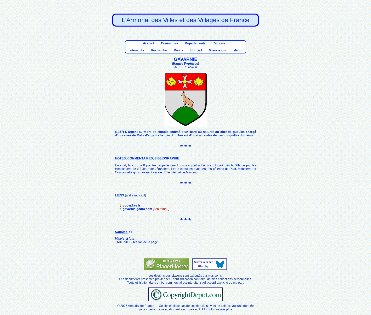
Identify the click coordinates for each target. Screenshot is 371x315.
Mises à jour (217, 50)
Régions (219, 43)
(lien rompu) (161, 209)
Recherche (159, 50)
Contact (196, 50)
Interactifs (136, 50)
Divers (178, 50)
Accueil (148, 43)
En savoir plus (221, 309)
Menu (237, 50)
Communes (169, 43)
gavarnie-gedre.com (137, 209)
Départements (195, 43)
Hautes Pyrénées (185, 63)
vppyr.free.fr (131, 205)
